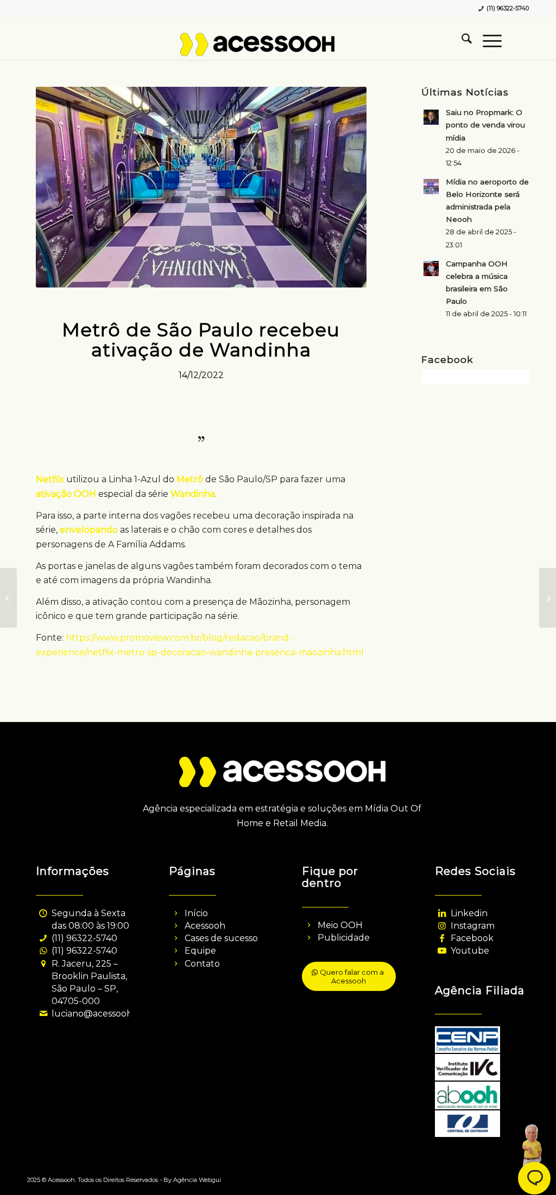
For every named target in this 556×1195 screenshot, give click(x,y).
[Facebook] (442, 938)
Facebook (472, 938)
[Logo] (278, 49)
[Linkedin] (442, 913)
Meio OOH (340, 925)
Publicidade (344, 937)
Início (196, 913)
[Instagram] (442, 925)
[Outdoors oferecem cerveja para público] (8, 598)
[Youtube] (442, 950)
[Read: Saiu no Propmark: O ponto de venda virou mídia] (431, 117)
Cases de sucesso (221, 938)
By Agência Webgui (192, 1180)
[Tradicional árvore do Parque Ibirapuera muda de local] (547, 598)
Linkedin (469, 913)
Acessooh (205, 926)
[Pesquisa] (461, 40)
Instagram (473, 926)
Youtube (470, 950)
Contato (202, 963)
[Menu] (487, 40)
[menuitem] (461, 40)
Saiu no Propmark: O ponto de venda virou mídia (485, 125)
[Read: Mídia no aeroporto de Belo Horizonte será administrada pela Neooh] (431, 186)
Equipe (200, 950)
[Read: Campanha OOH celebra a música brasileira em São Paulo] (431, 268)
